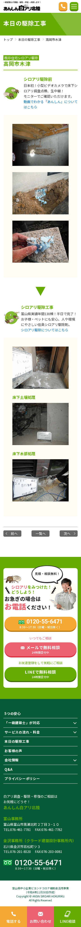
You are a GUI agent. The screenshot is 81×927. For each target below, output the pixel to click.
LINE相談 (67, 921)
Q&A (8, 769)
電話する (13, 921)
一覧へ (41, 533)
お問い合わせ (40, 921)
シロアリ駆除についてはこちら (44, 329)
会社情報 (11, 760)
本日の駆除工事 (16, 741)
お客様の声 (13, 750)
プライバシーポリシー (22, 778)
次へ (67, 533)
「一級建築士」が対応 (22, 722)
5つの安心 (12, 713)
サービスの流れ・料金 (22, 732)
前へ (14, 533)
